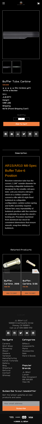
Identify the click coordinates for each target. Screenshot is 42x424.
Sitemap (6, 375)
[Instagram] (14, 333)
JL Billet (26, 372)
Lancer (25, 375)
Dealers (6, 353)
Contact (6, 373)
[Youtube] (27, 333)
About (5, 351)
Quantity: (21, 115)
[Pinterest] (36, 134)
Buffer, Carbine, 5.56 (30, 282)
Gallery (5, 363)
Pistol (25, 348)
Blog (4, 366)
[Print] (18, 134)
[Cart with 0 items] (36, 2)
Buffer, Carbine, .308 (11, 282)
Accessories (28, 351)
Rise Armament (29, 377)
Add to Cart (11, 293)
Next (36, 271)
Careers (6, 344)
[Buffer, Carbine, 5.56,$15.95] (30, 263)
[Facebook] (6, 134)
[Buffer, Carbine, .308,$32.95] (12, 263)
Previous (6, 271)
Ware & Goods (28, 356)
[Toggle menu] (5, 3)
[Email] (12, 134)
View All (26, 382)
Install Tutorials (10, 361)
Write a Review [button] (10, 91)
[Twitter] (24, 134)
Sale (24, 353)
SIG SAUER (27, 379)
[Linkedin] (30, 134)
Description (21, 153)
